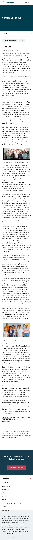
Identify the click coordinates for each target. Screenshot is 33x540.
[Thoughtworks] (8, 2)
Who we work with (8, 493)
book (5, 348)
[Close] (31, 513)
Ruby (11, 83)
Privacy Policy (9, 533)
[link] (16, 467)
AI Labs (4, 496)
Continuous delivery (10, 40)
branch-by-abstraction (10, 314)
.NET (3, 83)
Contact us (5, 510)
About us (5, 482)
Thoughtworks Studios (10, 112)
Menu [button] (27, 2)
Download (6, 417)
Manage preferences (16, 537)
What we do (6, 486)
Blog (22, 40)
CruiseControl (13, 70)
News (4, 500)
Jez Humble (8, 47)
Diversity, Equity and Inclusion (11, 503)
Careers (4, 507)
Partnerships (6, 489)
